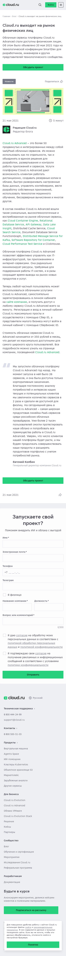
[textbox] (33, 544)
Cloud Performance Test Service (22, 243)
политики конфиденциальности (28, 665)
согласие (21, 635)
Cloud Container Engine (23, 220)
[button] (40, 5)
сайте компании (16, 301)
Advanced (20, 143)
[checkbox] (4, 595)
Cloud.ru (8, 143)
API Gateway (33, 224)
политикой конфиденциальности (41, 647)
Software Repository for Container (33, 240)
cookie (28, 927)
